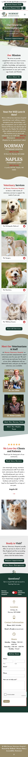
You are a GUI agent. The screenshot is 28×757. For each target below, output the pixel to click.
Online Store (14, 654)
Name (5, 658)
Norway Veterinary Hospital (15, 188)
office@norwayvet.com (16, 629)
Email (5, 666)
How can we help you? (10, 679)
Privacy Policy (21, 748)
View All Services (14, 328)
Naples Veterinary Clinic (21, 592)
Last (16, 663)
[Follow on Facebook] (14, 754)
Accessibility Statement (14, 751)
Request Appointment (14, 38)
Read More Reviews (14, 461)
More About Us (14, 77)
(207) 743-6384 (14, 152)
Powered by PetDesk (8, 748)
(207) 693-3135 (20, 138)
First (4, 663)
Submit (6, 701)
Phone (5, 673)
